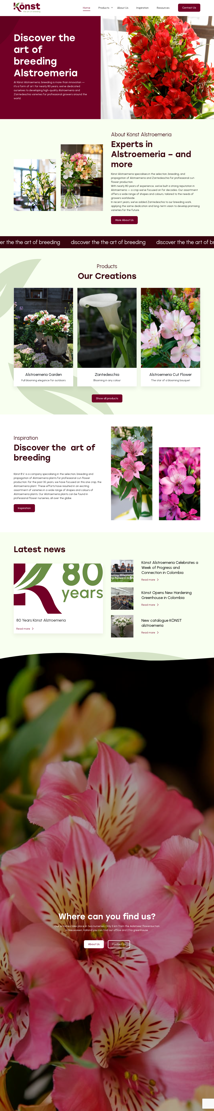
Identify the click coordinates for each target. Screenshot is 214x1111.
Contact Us (189, 7)
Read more (23, 628)
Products (103, 7)
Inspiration (142, 7)
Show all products (107, 398)
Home (86, 7)
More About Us (124, 220)
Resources (163, 7)
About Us (122, 7)
